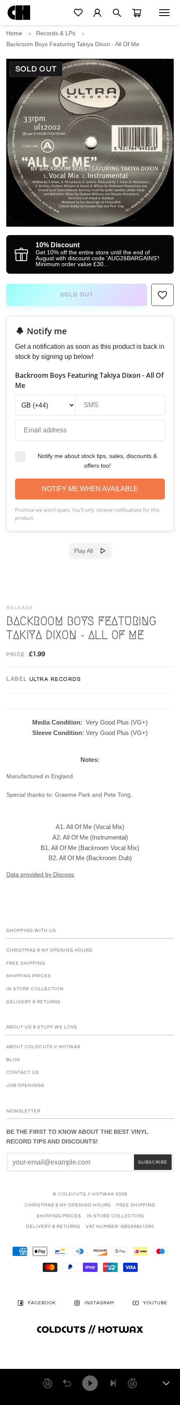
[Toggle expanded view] (166, 1383)
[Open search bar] (117, 13)
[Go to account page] (97, 13)
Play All (87, 550)
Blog (13, 1059)
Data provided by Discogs (40, 874)
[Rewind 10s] (47, 1383)
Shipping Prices (28, 975)
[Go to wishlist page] (78, 12)
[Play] (90, 1383)
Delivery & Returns (33, 1001)
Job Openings (25, 1085)
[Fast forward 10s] (132, 1383)
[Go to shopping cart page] (136, 13)
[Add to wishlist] (162, 295)
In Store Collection (35, 988)
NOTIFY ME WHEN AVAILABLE (90, 488)
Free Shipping (25, 963)
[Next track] (113, 1383)
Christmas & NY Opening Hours (49, 950)
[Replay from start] (67, 1383)
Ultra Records (55, 679)
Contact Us (22, 1072)
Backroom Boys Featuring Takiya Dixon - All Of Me (72, 44)
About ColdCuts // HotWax (43, 1046)
